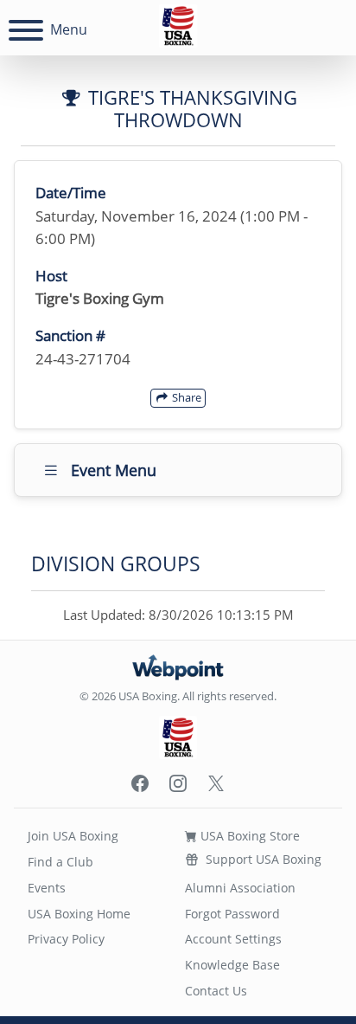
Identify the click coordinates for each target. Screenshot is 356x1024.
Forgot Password (232, 913)
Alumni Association (240, 887)
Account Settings (233, 939)
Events (47, 887)
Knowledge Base (232, 964)
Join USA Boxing (73, 836)
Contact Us (216, 990)
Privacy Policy (66, 939)
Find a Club (60, 861)
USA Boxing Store (248, 836)
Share (185, 397)
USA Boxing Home (79, 913)
